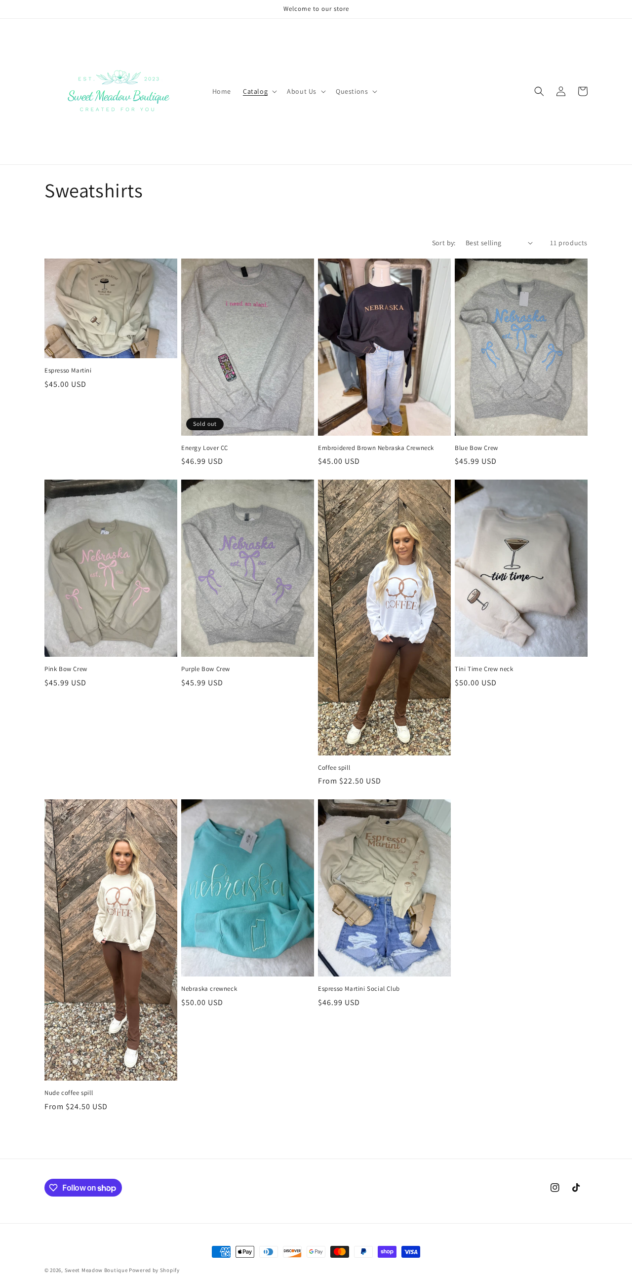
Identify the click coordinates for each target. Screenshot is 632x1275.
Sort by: (444, 242)
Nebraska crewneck (209, 989)
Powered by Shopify (154, 1270)
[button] (259, 91)
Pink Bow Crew (65, 669)
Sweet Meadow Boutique (97, 1270)
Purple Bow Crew (205, 669)
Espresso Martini (68, 371)
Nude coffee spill (68, 1093)
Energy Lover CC (204, 448)
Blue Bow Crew (476, 448)
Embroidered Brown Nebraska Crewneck (376, 448)
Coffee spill (334, 768)
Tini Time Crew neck (484, 669)
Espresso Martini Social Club (359, 989)
